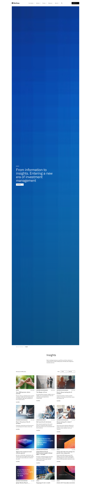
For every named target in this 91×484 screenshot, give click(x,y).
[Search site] (61, 3)
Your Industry (31, 3)
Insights (26, 346)
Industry (70, 371)
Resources (50, 3)
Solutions (38, 3)
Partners (44, 3)
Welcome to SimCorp (19, 346)
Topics (63, 371)
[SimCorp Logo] (15, 3)
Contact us (75, 3)
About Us (56, 3)
